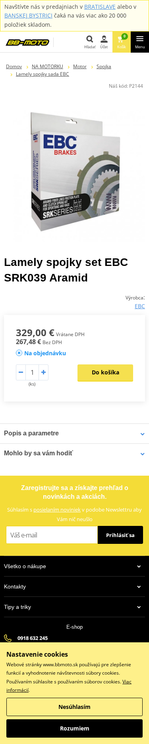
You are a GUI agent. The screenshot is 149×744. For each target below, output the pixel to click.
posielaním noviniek (57, 509)
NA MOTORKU (47, 66)
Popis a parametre (31, 433)
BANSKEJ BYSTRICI (28, 15)
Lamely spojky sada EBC (42, 74)
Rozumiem (74, 728)
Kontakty (15, 586)
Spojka (104, 66)
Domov (14, 66)
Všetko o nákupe (25, 566)
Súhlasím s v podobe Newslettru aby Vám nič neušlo (74, 514)
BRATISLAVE (100, 6)
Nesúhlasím (74, 707)
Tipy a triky (17, 607)
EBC (140, 306)
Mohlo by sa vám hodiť (38, 453)
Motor (80, 66)
